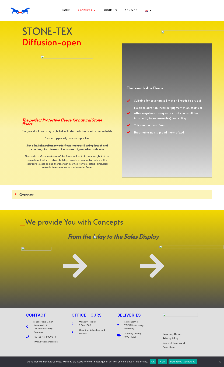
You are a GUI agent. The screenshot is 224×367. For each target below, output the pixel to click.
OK (153, 361)
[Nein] (219, 361)
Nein (162, 361)
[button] (112, 194)
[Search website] (161, 10)
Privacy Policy (170, 338)
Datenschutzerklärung (182, 361)
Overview (26, 194)
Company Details (173, 334)
